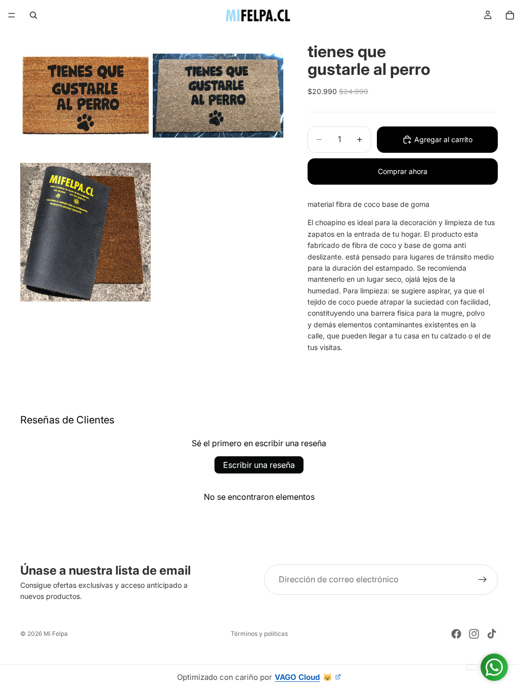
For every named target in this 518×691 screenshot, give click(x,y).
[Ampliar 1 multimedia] (85, 95)
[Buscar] (33, 15)
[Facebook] (456, 634)
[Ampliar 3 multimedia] (85, 232)
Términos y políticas (259, 633)
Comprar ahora (402, 171)
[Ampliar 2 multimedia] (218, 95)
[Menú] (11, 15)
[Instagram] (474, 634)
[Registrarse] (482, 579)
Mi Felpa (56, 633)
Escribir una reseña (259, 465)
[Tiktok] (492, 634)
